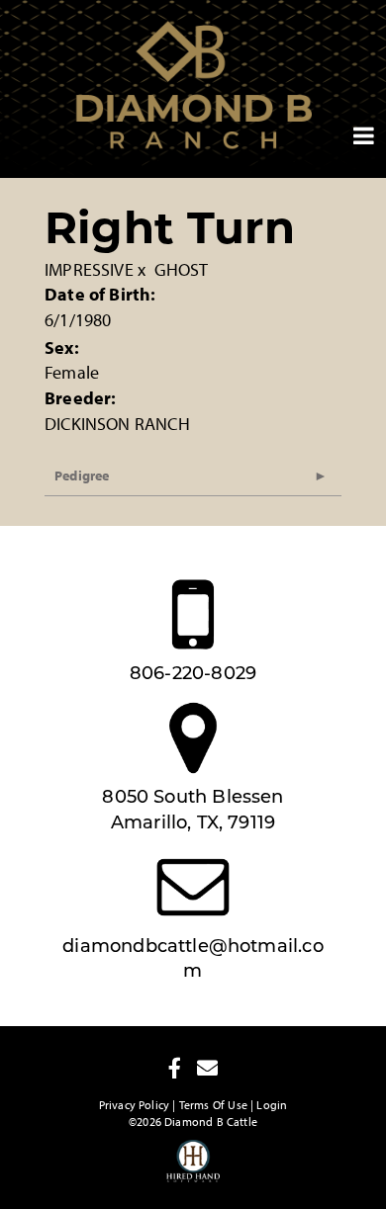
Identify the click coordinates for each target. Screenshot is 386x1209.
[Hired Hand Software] (193, 1169)
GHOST (181, 269)
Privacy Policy (134, 1104)
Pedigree (81, 475)
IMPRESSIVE (89, 269)
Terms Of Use (213, 1104)
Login (271, 1104)
